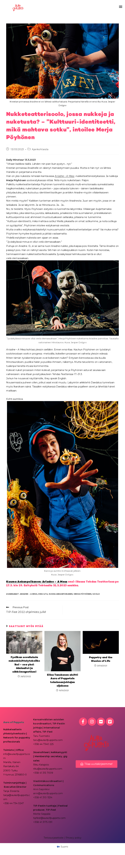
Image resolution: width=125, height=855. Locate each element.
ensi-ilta (43, 594)
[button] (120, 6)
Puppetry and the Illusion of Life (100, 659)
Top (117, 847)
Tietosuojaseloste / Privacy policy (62, 837)
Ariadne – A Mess (64, 176)
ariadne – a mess (29, 594)
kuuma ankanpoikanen (61, 594)
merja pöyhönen (82, 594)
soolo (96, 594)
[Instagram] (92, 722)
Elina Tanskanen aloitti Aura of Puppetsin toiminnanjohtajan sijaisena (62, 680)
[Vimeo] (110, 722)
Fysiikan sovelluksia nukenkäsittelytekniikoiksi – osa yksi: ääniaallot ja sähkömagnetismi (24, 664)
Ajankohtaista (40, 149)
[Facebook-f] (83, 722)
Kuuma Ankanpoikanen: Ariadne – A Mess (36, 581)
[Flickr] (101, 722)
